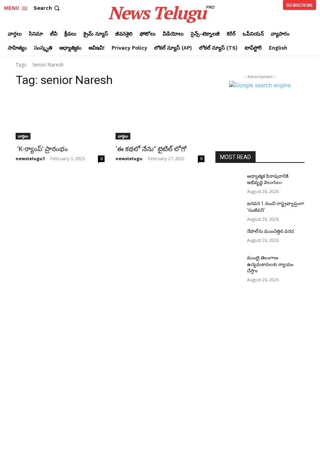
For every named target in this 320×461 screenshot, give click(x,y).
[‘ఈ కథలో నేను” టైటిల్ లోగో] (160, 117)
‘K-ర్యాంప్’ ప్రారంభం (42, 149)
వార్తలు (23, 136)
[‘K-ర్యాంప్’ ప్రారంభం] (60, 117)
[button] (47, 8)
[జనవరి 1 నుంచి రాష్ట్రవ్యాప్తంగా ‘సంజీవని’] (228, 209)
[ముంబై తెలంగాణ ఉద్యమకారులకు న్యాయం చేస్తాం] (228, 264)
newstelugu (129, 158)
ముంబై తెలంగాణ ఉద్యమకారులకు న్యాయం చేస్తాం (270, 264)
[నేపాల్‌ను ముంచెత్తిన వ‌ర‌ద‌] (228, 237)
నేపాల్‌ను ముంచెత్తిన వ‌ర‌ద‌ (270, 231)
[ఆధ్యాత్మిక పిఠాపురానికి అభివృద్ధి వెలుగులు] (228, 182)
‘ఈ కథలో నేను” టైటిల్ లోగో (151, 149)
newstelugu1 (30, 158)
